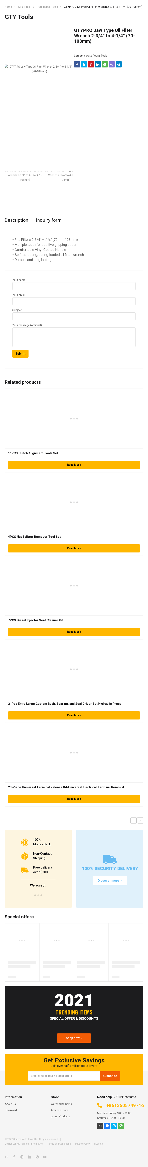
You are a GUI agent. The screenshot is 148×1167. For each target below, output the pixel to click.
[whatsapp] (121, 1126)
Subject (17, 310)
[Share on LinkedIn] (98, 64)
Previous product (133, 820)
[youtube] (45, 1157)
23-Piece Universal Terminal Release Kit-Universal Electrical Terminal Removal (66, 787)
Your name (18, 280)
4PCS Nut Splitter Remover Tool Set (34, 536)
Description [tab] (16, 220)
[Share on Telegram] (119, 64)
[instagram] (22, 1157)
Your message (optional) (27, 325)
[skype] (114, 1126)
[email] (100, 1126)
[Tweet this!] (84, 64)
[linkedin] (29, 1157)
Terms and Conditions (59, 1144)
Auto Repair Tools (47, 7)
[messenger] (107, 1126)
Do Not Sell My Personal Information (24, 1144)
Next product (140, 820)
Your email (18, 295)
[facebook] (14, 1157)
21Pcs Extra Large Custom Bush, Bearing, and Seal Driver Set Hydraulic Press (64, 704)
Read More (74, 465)
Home (8, 7)
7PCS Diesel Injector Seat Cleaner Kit (35, 620)
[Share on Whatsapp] (105, 64)
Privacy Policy (82, 1144)
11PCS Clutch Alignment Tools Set (33, 453)
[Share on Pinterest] (91, 64)
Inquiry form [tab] (49, 220)
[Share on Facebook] (77, 64)
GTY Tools (24, 7)
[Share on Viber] (112, 64)
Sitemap (98, 1144)
